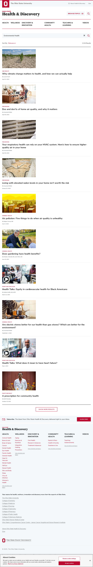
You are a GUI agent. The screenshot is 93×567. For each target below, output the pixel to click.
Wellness (15, 23)
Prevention (5, 106)
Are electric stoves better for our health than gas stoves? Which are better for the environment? (43, 326)
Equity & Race (52, 440)
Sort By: (4, 43)
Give (89, 3)
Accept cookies (69, 563)
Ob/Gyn (4, 465)
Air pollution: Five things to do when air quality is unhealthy (32, 218)
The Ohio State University (10, 498)
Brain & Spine (6, 443)
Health (5, 23)
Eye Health (5, 450)
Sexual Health (6, 468)
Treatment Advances (34, 445)
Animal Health (6, 438)
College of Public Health (10, 514)
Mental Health (6, 463)
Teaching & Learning (68, 24)
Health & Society (53, 443)
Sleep (4, 473)
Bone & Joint (6, 440)
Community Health (49, 24)
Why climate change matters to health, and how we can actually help (37, 73)
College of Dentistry (8, 500)
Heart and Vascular (8, 286)
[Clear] (84, 35)
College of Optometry (9, 509)
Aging (17, 438)
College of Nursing (8, 506)
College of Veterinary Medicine (12, 517)
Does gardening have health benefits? (21, 253)
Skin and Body (6, 470)
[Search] (88, 35)
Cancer (4, 445)
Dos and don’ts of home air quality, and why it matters (29, 109)
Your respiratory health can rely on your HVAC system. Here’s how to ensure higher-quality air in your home (44, 146)
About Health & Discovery (77, 3)
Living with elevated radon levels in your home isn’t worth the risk (35, 183)
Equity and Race (7, 393)
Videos (86, 23)
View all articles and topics (34, 448)
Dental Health (6, 448)
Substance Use (53, 445)
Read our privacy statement (15, 564)
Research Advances (34, 443)
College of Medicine (8, 503)
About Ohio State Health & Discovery (14, 528)
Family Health (6, 453)
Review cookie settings (69, 558)
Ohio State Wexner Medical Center (13, 519)
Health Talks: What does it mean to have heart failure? (29, 363)
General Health (7, 215)
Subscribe (84, 419)
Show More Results (46, 409)
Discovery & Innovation (27, 24)
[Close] (90, 561)
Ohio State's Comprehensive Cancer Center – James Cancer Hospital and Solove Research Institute (33, 522)
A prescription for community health (20, 395)
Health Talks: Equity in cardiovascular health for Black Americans (34, 289)
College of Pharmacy (8, 511)
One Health (5, 71)
